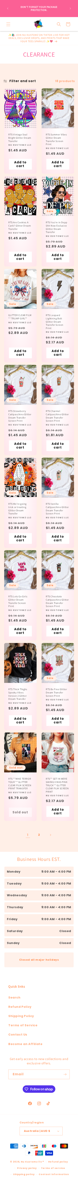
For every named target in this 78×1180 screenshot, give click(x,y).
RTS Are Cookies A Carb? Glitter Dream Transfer (19, 225)
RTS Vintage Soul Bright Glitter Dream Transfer (19, 137)
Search (14, 997)
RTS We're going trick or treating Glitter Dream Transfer (17, 508)
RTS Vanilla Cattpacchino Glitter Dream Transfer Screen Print (57, 508)
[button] (8, 24)
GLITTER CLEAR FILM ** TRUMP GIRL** (20, 317)
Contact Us (17, 1034)
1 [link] (27, 835)
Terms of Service (23, 1025)
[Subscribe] (64, 1074)
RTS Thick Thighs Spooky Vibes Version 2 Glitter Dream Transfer (17, 694)
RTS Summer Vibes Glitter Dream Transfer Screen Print (56, 139)
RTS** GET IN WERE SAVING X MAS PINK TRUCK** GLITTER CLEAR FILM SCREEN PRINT (57, 785)
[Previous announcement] (7, 8)
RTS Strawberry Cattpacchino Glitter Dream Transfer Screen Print (19, 415)
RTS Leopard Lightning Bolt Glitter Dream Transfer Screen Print (54, 321)
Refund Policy (20, 1007)
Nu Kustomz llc (31, 1161)
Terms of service (53, 1168)
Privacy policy (27, 1168)
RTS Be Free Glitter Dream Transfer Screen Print (56, 692)
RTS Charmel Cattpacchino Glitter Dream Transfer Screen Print (57, 415)
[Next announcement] (70, 8)
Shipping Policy (21, 1016)
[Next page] (50, 834)
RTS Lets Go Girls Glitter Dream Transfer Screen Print (17, 601)
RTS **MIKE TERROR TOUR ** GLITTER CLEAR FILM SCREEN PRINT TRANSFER (19, 783)
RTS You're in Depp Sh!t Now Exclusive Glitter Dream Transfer (56, 227)
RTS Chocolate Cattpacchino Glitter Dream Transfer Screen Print (57, 601)
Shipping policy (24, 1174)
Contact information (54, 1174)
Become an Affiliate (25, 1044)
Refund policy (58, 1161)
